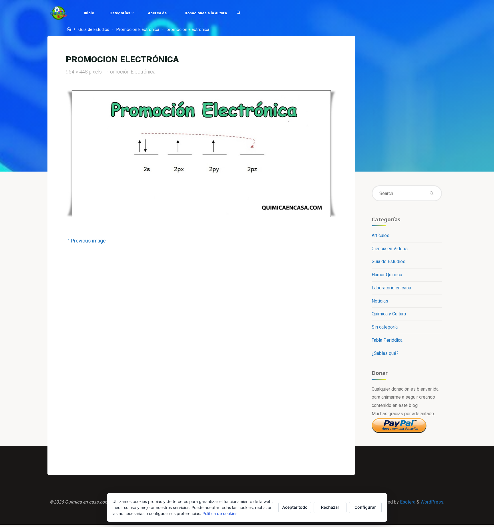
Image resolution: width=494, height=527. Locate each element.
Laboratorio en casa (391, 288)
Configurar (365, 507)
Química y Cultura (389, 314)
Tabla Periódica (387, 340)
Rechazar (330, 507)
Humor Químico (387, 274)
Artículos (380, 235)
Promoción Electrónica (137, 29)
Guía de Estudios (93, 29)
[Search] (238, 13)
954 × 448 (77, 72)
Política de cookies (219, 513)
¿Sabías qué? (385, 353)
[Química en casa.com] (58, 12)
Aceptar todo (295, 507)
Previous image (88, 241)
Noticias (380, 301)
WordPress (432, 502)
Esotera (407, 502)
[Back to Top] (471, 519)
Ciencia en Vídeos (390, 248)
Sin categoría (385, 327)
